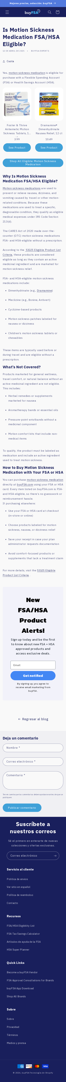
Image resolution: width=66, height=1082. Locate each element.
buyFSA (25, 1072)
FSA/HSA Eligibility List (21, 925)
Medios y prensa (16, 1043)
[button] (7, 12)
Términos (12, 1035)
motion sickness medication (27, 72)
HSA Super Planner (18, 949)
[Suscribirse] (55, 855)
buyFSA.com (25, 484)
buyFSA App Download (20, 988)
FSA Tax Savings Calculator (23, 933)
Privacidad (13, 1027)
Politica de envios (17, 879)
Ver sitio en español (18, 887)
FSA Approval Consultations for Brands (30, 980)
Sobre (10, 1019)
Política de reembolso (20, 895)
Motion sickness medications (22, 188)
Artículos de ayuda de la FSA (24, 941)
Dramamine (44, 290)
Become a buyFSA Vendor (22, 972)
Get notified (33, 675)
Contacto (12, 903)
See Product (17, 147)
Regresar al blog (35, 719)
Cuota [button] (10, 61)
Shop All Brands (16, 996)
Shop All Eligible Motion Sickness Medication (33, 162)
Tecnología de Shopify (41, 1072)
